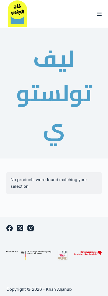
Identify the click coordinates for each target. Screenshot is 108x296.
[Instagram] (30, 228)
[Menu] (99, 13)
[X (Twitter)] (20, 228)
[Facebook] (9, 228)
